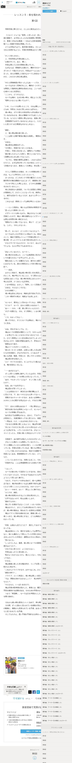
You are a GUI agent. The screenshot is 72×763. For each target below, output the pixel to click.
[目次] (38, 2)
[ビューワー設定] (34, 2)
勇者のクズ (47, 3)
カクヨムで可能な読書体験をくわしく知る (34, 738)
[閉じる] (25, 687)
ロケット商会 (46, 5)
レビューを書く (49, 11)
